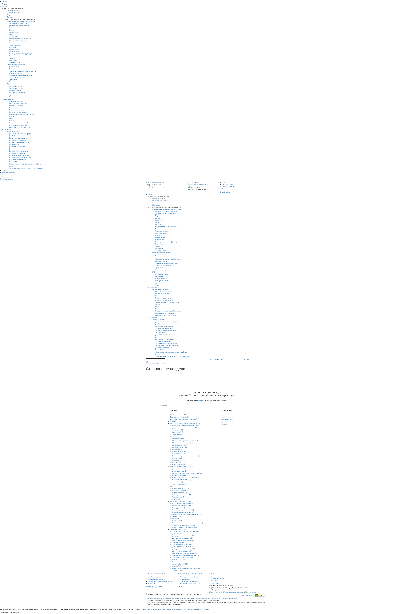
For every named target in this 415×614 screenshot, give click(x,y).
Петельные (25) (178, 449)
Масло (11, 118)
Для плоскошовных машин (18, 149)
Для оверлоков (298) (179, 542)
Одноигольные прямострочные (20, 23)
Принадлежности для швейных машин (22, 123)
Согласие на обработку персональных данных (193, 598)
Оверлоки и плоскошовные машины (19, 15)
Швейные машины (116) (178, 415)
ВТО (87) (173, 486)
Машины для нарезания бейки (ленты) (22, 71)
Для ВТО (12, 136)
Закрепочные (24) (178, 434)
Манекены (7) (175, 421)
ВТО (7, 84)
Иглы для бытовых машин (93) (183, 503)
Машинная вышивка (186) (181, 505)
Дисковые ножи (14, 66)
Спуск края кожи (14, 62)
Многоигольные (14, 45)
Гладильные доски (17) (180, 488)
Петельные (13, 47)
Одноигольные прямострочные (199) (185, 425)
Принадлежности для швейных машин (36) (187, 523)
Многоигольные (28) (179, 447)
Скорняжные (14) (178, 462)
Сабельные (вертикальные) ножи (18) (185, 477)
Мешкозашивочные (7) (180, 445)
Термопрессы (13, 95)
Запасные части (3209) (178, 529)
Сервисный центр (8, 175)
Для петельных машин (17, 146)
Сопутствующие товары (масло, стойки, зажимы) (26, 168)
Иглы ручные (13, 108)
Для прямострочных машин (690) (184, 549)
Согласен (4, 612)
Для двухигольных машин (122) (183, 536)
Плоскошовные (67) (179, 451)
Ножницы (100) (177, 521)
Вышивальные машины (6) (179, 417)
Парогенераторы (15, 90)
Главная (5, 4)
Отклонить (15, 612)
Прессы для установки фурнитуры (21, 54)
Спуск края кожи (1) (179, 464)
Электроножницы (15, 82)
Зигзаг (11, 34)
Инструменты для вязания (18, 112)
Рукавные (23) (177, 460)
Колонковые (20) (178, 438)
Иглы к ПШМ (13, 162)
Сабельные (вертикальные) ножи (20, 75)
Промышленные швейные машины (190, 573)
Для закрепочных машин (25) (182, 538)
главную (200, 400)
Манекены (10, 17)
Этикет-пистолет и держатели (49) (184, 527)
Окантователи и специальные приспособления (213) (183, 563)
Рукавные (12, 58)
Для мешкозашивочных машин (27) (184, 540)
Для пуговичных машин (17, 153)
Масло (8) (175, 518)
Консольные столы (15, 88)
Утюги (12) (176, 499)
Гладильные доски (15, 86)
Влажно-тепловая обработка (190, 583)
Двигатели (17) (177, 432)
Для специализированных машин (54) (185, 555)
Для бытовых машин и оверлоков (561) (186, 531)
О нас (4, 170)
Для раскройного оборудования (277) (185, 553)
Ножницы (12, 121)
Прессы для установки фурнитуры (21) (186, 456)
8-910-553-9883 (193, 182)
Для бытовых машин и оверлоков (20, 134)
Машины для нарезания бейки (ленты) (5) (187, 473)
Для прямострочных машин (18, 151)
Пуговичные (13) (178, 458)
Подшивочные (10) (179, 454)
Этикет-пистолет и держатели (19, 127)
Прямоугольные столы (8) (181, 495)
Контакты (5, 177)
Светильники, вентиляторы (18, 125)
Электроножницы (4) (179, 484)
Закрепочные (13, 32)
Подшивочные (14, 51)
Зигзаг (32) (176, 436)
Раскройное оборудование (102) (181, 466)
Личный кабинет (8, 179)
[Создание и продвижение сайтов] (260, 595)
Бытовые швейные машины (155, 573)
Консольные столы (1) (180, 490)
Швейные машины (13, 10)
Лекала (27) (176, 516)
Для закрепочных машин (17, 140)
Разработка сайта (247, 595)
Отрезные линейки (15, 73)
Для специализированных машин (20, 157)
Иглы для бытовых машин (18, 103)
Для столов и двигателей (17, 159)
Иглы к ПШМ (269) (178, 559)
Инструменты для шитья (17, 110)
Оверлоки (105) (177, 430)
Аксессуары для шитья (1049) (180, 501)
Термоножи (13, 79)
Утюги (11, 97)
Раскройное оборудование (16, 64)
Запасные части (12, 131)
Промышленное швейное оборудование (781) (186, 423)
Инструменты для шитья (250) (183, 510)
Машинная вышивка (16, 105)
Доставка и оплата (8, 172)
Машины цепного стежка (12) (182, 443)
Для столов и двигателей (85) (182, 557)
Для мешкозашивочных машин (19, 142)
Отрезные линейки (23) (180, 475)
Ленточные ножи (14, 69)
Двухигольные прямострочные (19, 25)
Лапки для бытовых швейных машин (21, 114)
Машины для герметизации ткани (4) (185, 441)
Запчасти (7, 129)
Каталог (5, 6)
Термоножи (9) (177, 482)
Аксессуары (8, 99)
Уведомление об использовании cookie (224, 598)
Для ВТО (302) (177, 534)
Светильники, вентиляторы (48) (183, 525)
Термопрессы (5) (178, 497)
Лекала (11, 116)
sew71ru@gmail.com (216, 359)
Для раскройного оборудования (20, 155)
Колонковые (13, 36)
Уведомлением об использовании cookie (161, 609)
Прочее (11, 166)
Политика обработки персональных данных (161, 598)
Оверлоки (12, 28)
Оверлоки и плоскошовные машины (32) (184, 419)
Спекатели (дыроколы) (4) (181, 479)
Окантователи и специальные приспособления (25, 164)
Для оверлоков (14, 144)
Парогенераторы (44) (180, 492)
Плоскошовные (14, 49)
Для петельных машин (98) (182, 544)
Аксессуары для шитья (14, 101)
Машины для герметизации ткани (20, 38)
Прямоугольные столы (17, 92)
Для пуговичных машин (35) (182, 551)
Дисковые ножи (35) (179, 469)
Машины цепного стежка (17, 41)
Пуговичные (13, 56)
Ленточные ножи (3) (179, 471)
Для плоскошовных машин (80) (183, 546)
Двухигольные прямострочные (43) (184, 428)
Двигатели (12, 30)
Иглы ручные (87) (178, 508)
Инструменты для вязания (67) (183, 512)
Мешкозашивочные (15, 43)
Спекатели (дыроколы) (17, 77)
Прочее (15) (176, 566)
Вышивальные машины (14, 12)
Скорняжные (13, 60)
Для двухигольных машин (18, 138)
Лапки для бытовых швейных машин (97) (186, 514)
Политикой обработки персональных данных (193, 609)
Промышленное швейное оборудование (20, 21)
